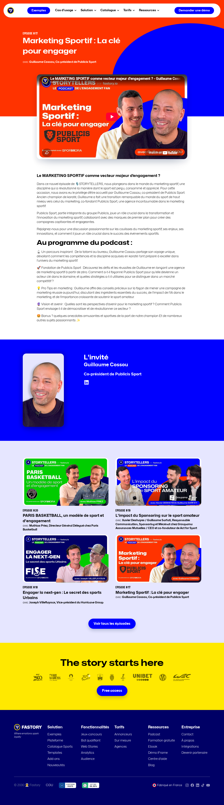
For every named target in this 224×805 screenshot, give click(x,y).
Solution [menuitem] (87, 10)
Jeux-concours (91, 734)
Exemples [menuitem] (38, 10)
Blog (151, 765)
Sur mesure (122, 740)
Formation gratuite (161, 740)
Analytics (87, 752)
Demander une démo (194, 10)
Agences (120, 746)
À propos (187, 740)
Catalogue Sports (60, 746)
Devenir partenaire (194, 752)
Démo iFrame (158, 752)
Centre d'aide (157, 759)
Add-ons (53, 759)
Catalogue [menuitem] (108, 10)
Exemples (54, 734)
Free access (112, 690)
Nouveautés (56, 765)
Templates (54, 752)
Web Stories (89, 746)
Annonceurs (123, 734)
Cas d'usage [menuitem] (64, 10)
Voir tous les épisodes (112, 623)
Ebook (152, 746)
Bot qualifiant (90, 740)
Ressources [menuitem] (148, 10)
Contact (187, 734)
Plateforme (55, 740)
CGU (49, 785)
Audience (87, 759)
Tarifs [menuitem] (127, 10)
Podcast (154, 734)
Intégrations (190, 746)
